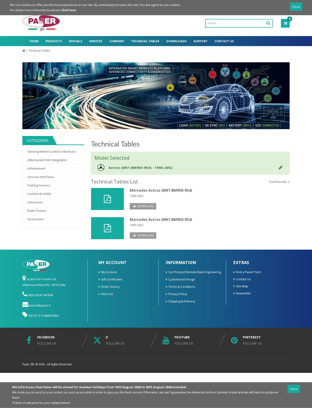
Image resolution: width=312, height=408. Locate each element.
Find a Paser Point (248, 272)
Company (116, 41)
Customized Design (181, 279)
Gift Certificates (111, 279)
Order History (110, 287)
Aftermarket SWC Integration (47, 160)
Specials (75, 41)
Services (95, 41)
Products (53, 41)
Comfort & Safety (39, 194)
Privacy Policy (177, 294)
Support (200, 41)
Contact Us (224, 41)
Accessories (35, 219)
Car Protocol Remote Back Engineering (194, 272)
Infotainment (36, 168)
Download (145, 206)
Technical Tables (145, 41)
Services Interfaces (40, 177)
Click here (68, 10)
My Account (109, 272)
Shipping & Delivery (181, 301)
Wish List (107, 294)
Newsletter (243, 293)
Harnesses (35, 202)
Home (34, 41)
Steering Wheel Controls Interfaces (51, 151)
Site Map (242, 286)
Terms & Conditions (181, 287)
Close (296, 7)
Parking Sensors (38, 185)
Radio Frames (36, 211)
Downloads (176, 41)
